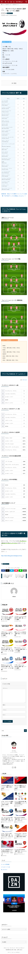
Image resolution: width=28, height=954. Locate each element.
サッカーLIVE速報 (5, 864)
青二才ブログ (4, 869)
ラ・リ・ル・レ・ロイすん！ (14, 1)
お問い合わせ (19, 949)
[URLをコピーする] (25, 570)
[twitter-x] (13, 767)
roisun (14, 596)
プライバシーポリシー (20, 947)
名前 (4, 705)
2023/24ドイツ (9, 13)
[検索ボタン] (26, 1)
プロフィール (6, 947)
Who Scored (25, 379)
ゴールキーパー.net (5, 867)
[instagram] (15, 767)
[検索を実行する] (25, 730)
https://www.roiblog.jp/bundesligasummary (11, 555)
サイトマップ (12, 947)
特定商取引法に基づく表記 (11, 949)
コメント (5, 688)
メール (4, 709)
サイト (4, 714)
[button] (3, 570)
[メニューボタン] (1, 1)
